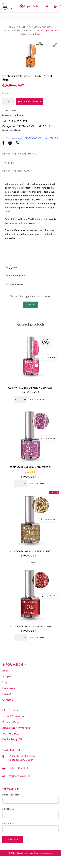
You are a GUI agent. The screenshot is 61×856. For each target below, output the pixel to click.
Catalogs (7, 693)
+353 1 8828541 (18, 767)
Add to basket (31, 101)
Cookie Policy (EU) (12, 739)
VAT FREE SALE (10, 733)
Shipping (7, 676)
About (5, 670)
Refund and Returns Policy (16, 727)
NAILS (22, 27)
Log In (30, 304)
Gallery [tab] (8, 163)
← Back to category (30, 138)
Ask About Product (15, 115)
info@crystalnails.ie (19, 775)
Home (12, 27)
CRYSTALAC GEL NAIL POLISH (34, 126)
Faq (4, 682)
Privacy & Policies (11, 721)
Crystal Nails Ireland (26, 853)
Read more (30, 562)
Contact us (8, 699)
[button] (30, 110)
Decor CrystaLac (22, 30)
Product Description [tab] (19, 154)
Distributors (8, 688)
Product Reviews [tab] (15, 171)
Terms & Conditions (13, 716)
